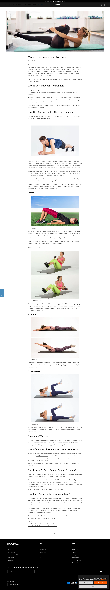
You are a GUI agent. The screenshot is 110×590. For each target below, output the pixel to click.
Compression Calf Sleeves (14, 554)
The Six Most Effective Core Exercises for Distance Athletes (42, 525)
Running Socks (11, 552)
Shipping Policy (76, 552)
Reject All (86, 582)
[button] (98, 4)
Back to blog (56, 534)
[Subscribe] (32, 571)
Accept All (100, 582)
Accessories (10, 557)
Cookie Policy (103, 579)
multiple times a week (42, 455)
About (41, 547)
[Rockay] (57, 4)
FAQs (73, 547)
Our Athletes (43, 552)
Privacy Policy (75, 555)
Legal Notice (75, 562)
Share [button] (31, 64)
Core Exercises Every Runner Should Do (37, 528)
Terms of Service (76, 560)
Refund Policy (75, 557)
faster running (73, 105)
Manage (93, 586)
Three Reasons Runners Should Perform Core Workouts (41, 523)
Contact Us (75, 549)
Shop (8, 547)
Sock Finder (10, 560)
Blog (41, 557)
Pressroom (42, 555)
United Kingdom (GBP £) (14, 584)
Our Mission (43, 549)
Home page (13, 544)
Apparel (9, 549)
